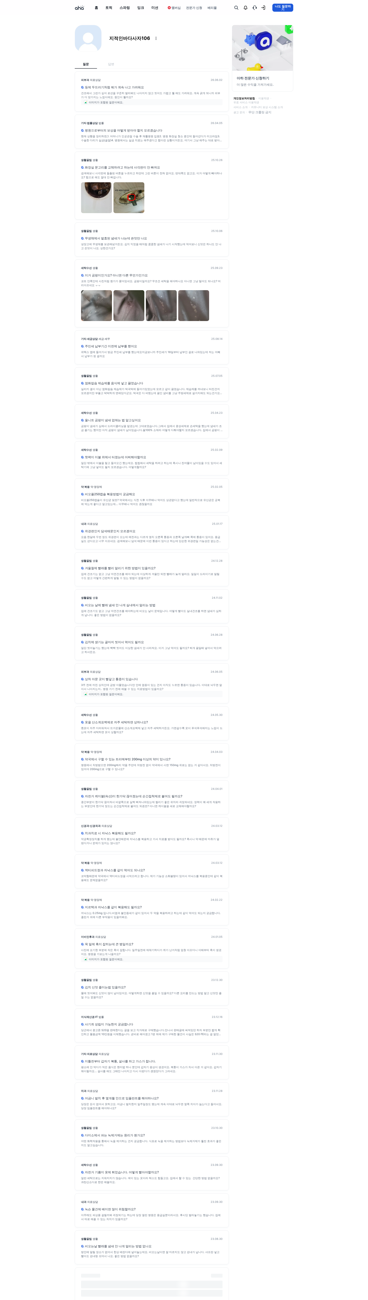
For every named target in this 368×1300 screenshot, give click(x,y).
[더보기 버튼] (156, 38)
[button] (156, 38)
